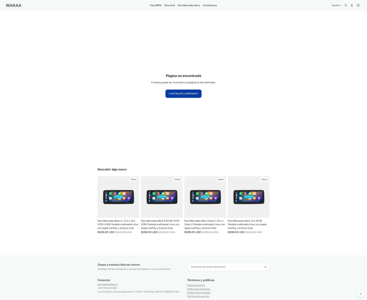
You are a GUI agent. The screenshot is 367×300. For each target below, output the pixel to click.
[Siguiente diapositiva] (178, 197)
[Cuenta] (352, 5)
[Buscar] (346, 5)
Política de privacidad (198, 292)
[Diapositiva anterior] (145, 197)
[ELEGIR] (134, 213)
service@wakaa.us (107, 284)
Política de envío (196, 285)
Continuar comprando (183, 93)
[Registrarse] (265, 267)
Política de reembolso (198, 289)
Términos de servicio (198, 296)
